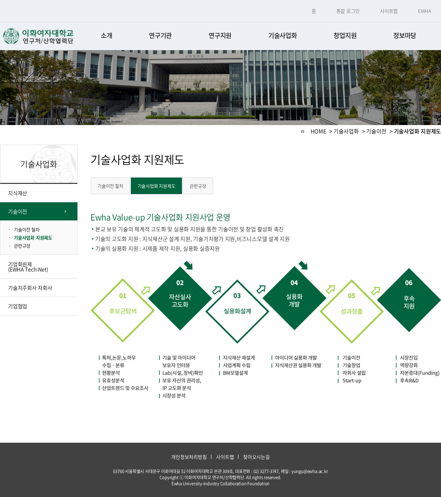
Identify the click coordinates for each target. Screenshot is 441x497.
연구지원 (220, 35)
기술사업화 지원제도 (33, 237)
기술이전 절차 (27, 229)
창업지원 (344, 35)
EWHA (424, 11)
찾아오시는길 (256, 456)
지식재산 (17, 193)
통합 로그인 (348, 11)
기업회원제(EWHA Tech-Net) (28, 266)
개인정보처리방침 (189, 456)
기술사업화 (282, 35)
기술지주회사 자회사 (30, 287)
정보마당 (404, 35)
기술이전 (17, 211)
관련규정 (22, 245)
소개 (106, 35)
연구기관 (160, 35)
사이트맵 (389, 11)
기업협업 (17, 306)
